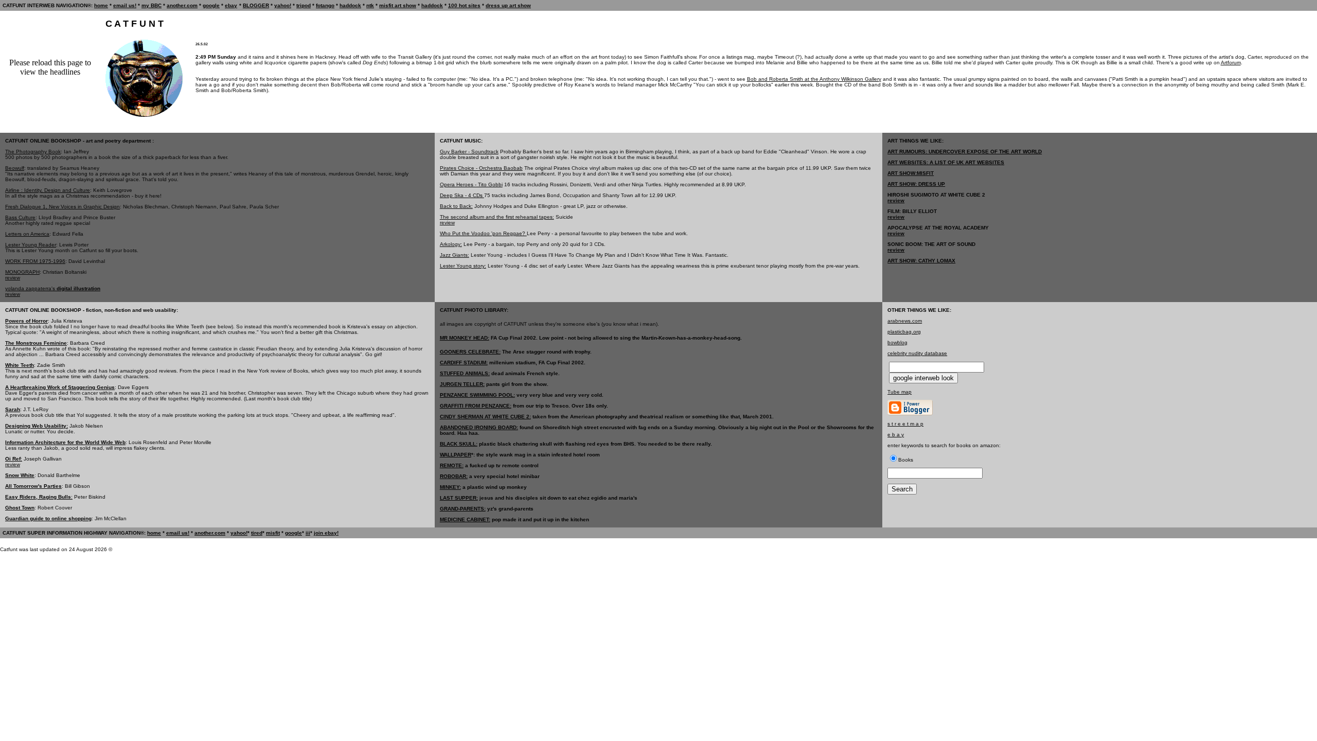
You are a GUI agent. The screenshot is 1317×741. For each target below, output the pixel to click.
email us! (124, 5)
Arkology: (451, 244)
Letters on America (27, 234)
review (12, 277)
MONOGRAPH (22, 272)
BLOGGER (256, 5)
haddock (350, 5)
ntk (370, 5)
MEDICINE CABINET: (465, 519)
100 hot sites (464, 5)
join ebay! (326, 533)
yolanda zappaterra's (52, 288)
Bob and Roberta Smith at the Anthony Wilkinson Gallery (814, 79)
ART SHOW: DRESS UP (916, 184)
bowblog (897, 342)
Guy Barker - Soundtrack (469, 151)
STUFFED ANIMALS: (465, 373)
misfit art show (397, 5)
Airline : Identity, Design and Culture (47, 190)
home (101, 5)
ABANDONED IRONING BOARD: (479, 427)
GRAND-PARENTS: (463, 508)
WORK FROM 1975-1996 (35, 261)
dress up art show (508, 5)
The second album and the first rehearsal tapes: (497, 217)
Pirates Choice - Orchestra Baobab (481, 168)
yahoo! (282, 5)
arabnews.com (904, 321)
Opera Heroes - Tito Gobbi (471, 184)
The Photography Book (33, 151)
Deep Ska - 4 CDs (462, 195)
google (211, 5)
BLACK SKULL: (458, 444)
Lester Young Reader (30, 245)
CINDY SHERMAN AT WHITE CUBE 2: (485, 416)
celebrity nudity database (917, 353)
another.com (182, 5)
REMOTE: (452, 465)
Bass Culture (20, 217)
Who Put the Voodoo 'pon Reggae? (483, 233)
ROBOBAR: (454, 476)
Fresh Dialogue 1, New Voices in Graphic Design (62, 206)
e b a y (895, 434)
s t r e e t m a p (905, 424)
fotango (325, 5)
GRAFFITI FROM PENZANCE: (475, 406)
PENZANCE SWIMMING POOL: (477, 395)
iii (308, 533)
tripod (303, 5)
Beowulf (14, 168)
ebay (231, 5)
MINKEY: (450, 487)
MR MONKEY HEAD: (464, 338)
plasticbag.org (904, 331)
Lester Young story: (463, 266)
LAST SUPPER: (459, 498)
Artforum (1231, 62)
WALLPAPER (455, 454)
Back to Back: (456, 206)
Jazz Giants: (454, 255)
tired (256, 533)
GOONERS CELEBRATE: (470, 352)
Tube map (899, 392)
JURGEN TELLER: (462, 384)
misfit (273, 533)
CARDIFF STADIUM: (464, 362)
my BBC (151, 5)
